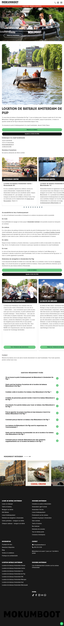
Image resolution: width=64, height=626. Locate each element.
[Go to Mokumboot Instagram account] (39, 595)
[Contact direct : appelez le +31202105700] (55, 3)
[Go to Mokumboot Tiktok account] (33, 595)
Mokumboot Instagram (13, 456)
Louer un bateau (32, 270)
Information (6, 541)
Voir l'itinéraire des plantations (19, 347)
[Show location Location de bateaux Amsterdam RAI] (33, 207)
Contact (34, 541)
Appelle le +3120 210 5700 (32, 133)
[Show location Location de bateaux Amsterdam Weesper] (35, 207)
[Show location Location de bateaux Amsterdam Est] (31, 207)
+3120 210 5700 (6, 146)
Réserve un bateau (32, 129)
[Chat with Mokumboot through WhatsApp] (45, 595)
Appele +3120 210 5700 (32, 274)
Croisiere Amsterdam (39, 501)
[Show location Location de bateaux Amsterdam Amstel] (29, 207)
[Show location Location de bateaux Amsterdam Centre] (24, 207)
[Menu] (61, 2)
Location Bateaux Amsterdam (12, 562)
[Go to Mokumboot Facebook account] (36, 595)
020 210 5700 (38, 547)
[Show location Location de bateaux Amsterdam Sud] (40, 207)
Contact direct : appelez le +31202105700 (32, 6)
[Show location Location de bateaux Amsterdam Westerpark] (37, 207)
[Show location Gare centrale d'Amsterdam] (42, 207)
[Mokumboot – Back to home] (11, 2)
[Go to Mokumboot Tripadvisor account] (42, 595)
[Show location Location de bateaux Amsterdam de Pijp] (26, 207)
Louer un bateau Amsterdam (12, 501)
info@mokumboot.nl (8, 144)
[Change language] (58, 3)
